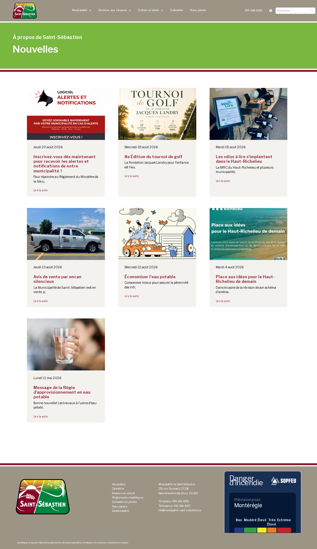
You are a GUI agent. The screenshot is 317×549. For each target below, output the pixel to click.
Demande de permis (124, 502)
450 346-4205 (253, 10)
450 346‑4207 (182, 506)
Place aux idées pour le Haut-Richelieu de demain (245, 279)
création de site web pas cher (96, 543)
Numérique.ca (23, 543)
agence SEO (37, 543)
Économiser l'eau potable (150, 276)
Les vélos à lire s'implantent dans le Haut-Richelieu (244, 159)
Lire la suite (40, 190)
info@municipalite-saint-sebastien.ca (179, 510)
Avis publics (119, 484)
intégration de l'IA (52, 543)
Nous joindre (198, 10)
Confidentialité (120, 510)
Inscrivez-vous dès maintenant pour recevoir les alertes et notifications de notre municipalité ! (64, 163)
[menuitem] (253, 10)
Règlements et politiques (127, 497)
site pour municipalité (71, 543)
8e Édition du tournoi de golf (153, 156)
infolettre (116, 543)
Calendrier (176, 10)
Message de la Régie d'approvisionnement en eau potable (61, 392)
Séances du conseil (123, 493)
